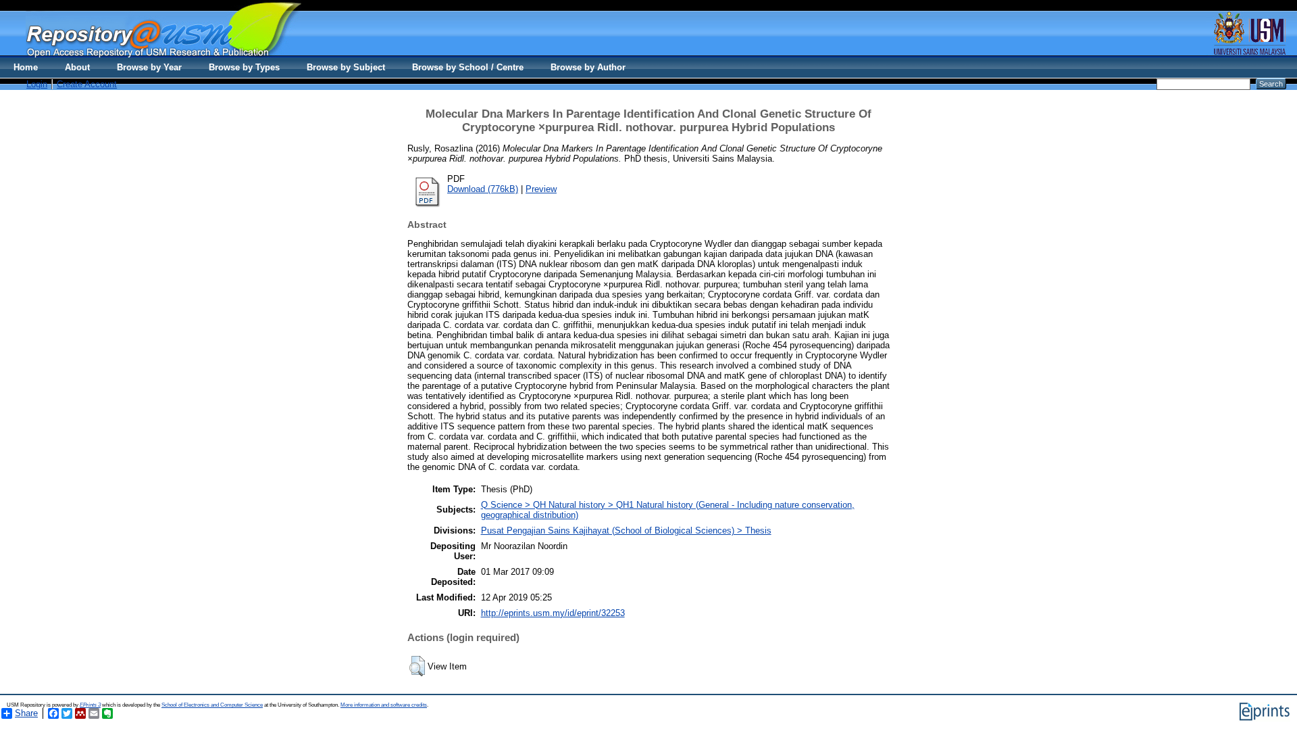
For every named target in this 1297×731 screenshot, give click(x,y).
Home (26, 67)
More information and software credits (383, 705)
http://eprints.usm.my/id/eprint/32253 (553, 613)
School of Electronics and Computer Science (212, 705)
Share (26, 713)
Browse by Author (588, 67)
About (77, 67)
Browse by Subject (346, 67)
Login (36, 84)
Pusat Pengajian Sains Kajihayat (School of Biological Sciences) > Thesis (626, 530)
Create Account (87, 84)
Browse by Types (244, 67)
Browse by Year (149, 67)
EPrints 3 (90, 705)
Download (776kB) (482, 189)
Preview (541, 189)
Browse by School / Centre (468, 67)
